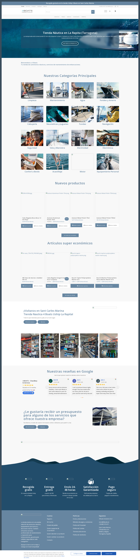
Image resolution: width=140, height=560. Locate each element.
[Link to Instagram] (115, 6)
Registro (49, 519)
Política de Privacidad (79, 525)
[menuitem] (23, 6)
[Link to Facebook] (118, 6)
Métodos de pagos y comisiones (82, 522)
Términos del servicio (79, 531)
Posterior (137, 38)
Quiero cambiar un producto (55, 537)
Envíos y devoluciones (79, 519)
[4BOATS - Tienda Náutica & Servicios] (27, 11)
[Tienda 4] (57, 356)
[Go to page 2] (83, 397)
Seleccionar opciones (83, 286)
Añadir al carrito (27, 226)
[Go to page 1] (82, 397)
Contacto (34, 6)
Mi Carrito (50, 522)
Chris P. (79, 380)
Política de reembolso (79, 535)
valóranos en (28, 393)
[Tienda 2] (96, 356)
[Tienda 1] (116, 356)
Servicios (28, 6)
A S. (102, 380)
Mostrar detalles (39, 226)
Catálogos (39, 6)
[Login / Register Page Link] (110, 11)
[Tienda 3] (77, 356)
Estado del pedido (52, 525)
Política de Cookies (78, 528)
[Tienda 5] (38, 356)
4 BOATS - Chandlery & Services (30, 382)
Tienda (22, 6)
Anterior (3, 38)
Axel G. (55, 380)
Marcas (45, 6)
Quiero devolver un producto (56, 534)
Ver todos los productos (70, 43)
